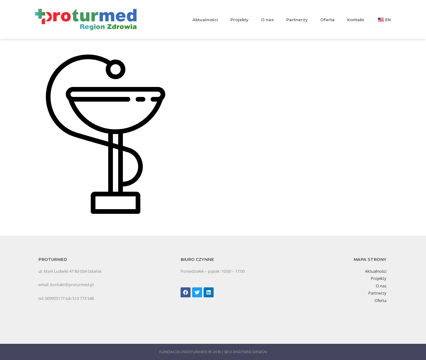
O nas (267, 19)
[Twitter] (197, 292)
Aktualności (205, 19)
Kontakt (355, 19)
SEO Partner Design (245, 351)
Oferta (327, 19)
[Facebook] (186, 292)
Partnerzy (297, 19)
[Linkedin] (209, 292)
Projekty (239, 19)
